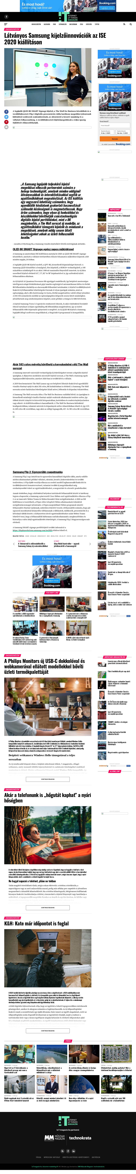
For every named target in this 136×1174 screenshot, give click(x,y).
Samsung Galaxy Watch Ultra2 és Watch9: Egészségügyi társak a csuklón (119, 408)
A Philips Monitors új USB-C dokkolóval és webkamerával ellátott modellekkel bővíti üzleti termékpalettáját (119, 368)
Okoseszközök (36, 24)
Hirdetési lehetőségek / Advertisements (76, 1157)
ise (49, 536)
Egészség (89, 24)
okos (69, 536)
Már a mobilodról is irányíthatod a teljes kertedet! (119, 426)
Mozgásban (73, 24)
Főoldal (38, 1157)
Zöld (81, 24)
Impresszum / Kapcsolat (52, 1157)
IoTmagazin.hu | (37, 1167)
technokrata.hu (99, 1167)
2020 (27, 536)
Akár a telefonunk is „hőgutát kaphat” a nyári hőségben (119, 378)
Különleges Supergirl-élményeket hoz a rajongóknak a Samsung (119, 447)
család (33, 536)
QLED (74, 536)
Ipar (54, 24)
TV (86, 536)
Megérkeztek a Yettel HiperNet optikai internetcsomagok (120, 417)
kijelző (63, 536)
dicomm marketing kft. (51, 1167)
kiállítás (55, 536)
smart (80, 536)
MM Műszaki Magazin (85, 1167)
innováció (42, 536)
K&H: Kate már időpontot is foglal (118, 388)
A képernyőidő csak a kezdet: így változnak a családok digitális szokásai (119, 398)
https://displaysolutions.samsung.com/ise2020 (32, 530)
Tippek (97, 24)
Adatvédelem (96, 1157)
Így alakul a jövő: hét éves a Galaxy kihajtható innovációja (119, 436)
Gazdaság (47, 24)
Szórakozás (63, 24)
